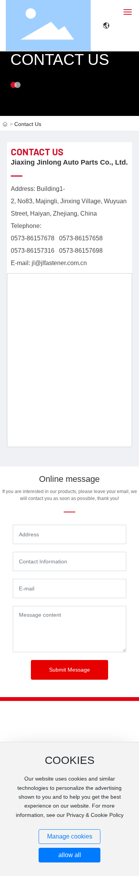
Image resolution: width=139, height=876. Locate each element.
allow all (69, 855)
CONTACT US (59, 59)
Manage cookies (69, 836)
